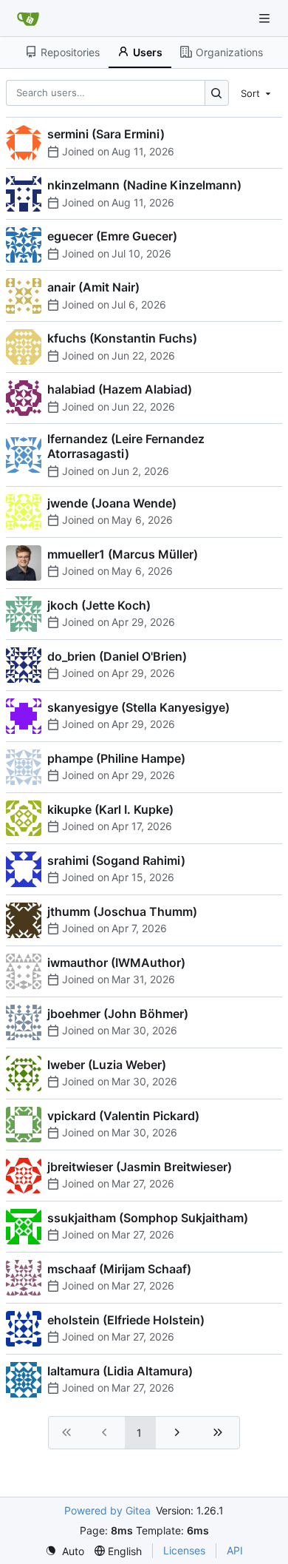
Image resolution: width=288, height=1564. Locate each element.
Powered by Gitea (107, 1510)
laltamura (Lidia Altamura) (120, 1371)
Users (147, 52)
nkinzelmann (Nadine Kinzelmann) (144, 185)
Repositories (70, 52)
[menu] (257, 92)
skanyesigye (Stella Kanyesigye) (138, 707)
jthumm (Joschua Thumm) (122, 911)
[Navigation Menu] (266, 18)
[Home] (28, 18)
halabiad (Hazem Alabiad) (119, 389)
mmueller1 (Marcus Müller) (122, 554)
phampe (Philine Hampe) (116, 758)
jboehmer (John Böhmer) (117, 1013)
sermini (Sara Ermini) (106, 134)
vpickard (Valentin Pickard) (123, 1115)
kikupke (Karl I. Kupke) (110, 809)
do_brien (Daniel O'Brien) (117, 656)
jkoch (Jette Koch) (99, 605)
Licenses (184, 1550)
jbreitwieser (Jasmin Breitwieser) (139, 1166)
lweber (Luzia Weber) (106, 1064)
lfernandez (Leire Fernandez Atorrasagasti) (126, 446)
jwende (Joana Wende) (111, 503)
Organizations (229, 52)
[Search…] (217, 93)
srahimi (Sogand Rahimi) (116, 860)
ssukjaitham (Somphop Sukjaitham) (147, 1217)
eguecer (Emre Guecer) (112, 236)
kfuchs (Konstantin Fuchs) (122, 338)
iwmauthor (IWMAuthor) (116, 962)
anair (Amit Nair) (93, 287)
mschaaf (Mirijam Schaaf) (119, 1268)
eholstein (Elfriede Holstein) (126, 1319)
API (235, 1550)
